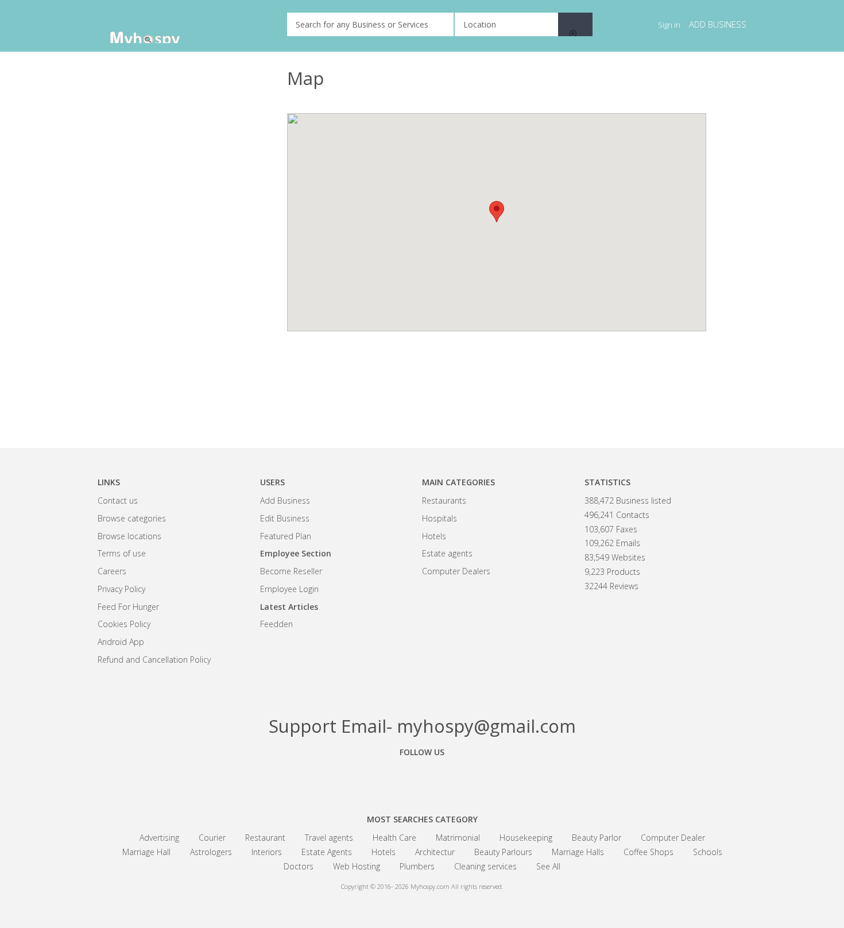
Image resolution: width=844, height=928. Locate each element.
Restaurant (265, 837)
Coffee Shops (648, 851)
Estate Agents (326, 851)
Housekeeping (526, 837)
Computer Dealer (673, 837)
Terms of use (122, 553)
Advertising (159, 837)
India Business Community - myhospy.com (155, 26)
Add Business (285, 500)
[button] (496, 211)
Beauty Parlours (503, 851)
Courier (212, 837)
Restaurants (444, 500)
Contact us (118, 500)
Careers (112, 571)
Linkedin (485, 778)
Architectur (435, 851)
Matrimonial (458, 837)
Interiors (266, 851)
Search (575, 24)
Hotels (434, 536)
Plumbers (417, 866)
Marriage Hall (146, 851)
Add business (717, 24)
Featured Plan (285, 536)
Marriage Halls (578, 851)
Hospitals (439, 518)
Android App (121, 641)
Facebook (358, 778)
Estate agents (447, 553)
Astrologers (211, 851)
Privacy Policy (121, 588)
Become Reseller (291, 571)
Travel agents (329, 837)
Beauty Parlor (596, 837)
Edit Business (284, 518)
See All (548, 866)
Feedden (276, 623)
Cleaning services (485, 866)
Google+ (422, 778)
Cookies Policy (124, 623)
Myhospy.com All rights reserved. (457, 886)
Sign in (669, 25)
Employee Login (289, 588)
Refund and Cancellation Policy (154, 659)
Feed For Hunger (128, 606)
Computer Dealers (456, 571)
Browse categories (132, 518)
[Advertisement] (184, 241)
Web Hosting (356, 866)
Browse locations (129, 536)
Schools (707, 851)
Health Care (394, 837)
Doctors (298, 866)
